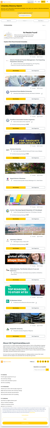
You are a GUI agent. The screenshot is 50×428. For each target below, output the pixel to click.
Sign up (43, 1)
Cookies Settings (25, 415)
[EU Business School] (7, 301)
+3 (31, 121)
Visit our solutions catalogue (7, 402)
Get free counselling (5, 382)
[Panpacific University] (7, 329)
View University (16, 70)
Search (8, 20)
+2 (41, 93)
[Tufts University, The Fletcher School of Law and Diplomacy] (7, 269)
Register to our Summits (6, 406)
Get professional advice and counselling (10, 394)
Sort (43, 25)
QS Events (23, 349)
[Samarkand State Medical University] (7, 92)
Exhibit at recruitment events (7, 404)
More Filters (40, 20)
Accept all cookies (25, 423)
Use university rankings (6, 378)
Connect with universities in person (8, 380)
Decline (25, 419)
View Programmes (35, 70)
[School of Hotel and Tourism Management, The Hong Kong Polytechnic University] (7, 60)
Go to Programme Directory (24, 15)
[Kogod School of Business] (7, 179)
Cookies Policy (32, 412)
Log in (39, 1)
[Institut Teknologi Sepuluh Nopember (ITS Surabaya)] (7, 210)
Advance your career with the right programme (11, 388)
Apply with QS (30, 2)
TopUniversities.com (7, 345)
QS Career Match (7, 354)
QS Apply (30, 349)
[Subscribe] (47, 370)
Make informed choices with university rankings (11, 390)
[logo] (6, 2)
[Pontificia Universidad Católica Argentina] (7, 120)
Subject (24, 20)
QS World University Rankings (31, 347)
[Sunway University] (7, 149)
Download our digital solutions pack (9, 400)
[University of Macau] (7, 240)
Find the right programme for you (8, 376)
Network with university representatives (10, 392)
